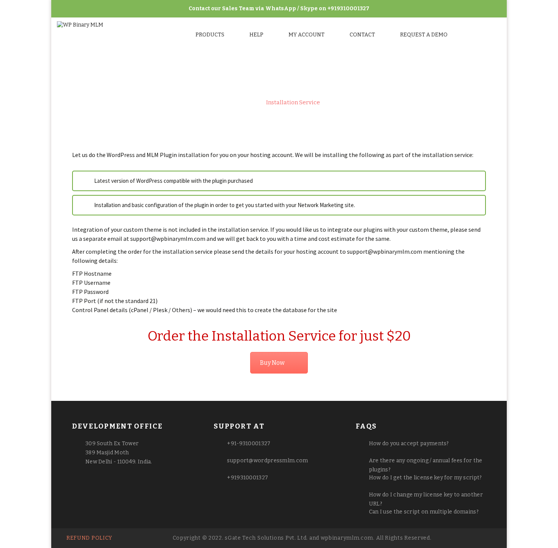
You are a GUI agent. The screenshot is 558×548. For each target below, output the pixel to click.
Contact (362, 34)
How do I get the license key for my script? (425, 477)
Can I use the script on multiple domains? (424, 512)
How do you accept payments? (409, 443)
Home (246, 102)
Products (209, 34)
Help (256, 34)
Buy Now (272, 362)
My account (306, 34)
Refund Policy (89, 538)
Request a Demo (424, 34)
